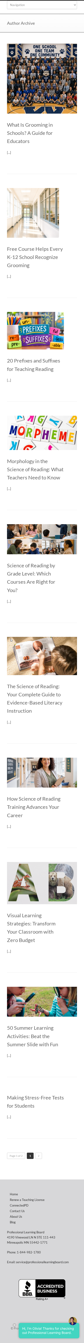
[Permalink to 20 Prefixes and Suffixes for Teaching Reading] (42, 330)
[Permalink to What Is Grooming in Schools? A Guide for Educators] (42, 79)
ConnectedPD (19, 1205)
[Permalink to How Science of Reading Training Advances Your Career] (42, 773)
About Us (16, 1216)
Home (14, 1194)
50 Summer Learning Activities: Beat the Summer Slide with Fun (32, 1036)
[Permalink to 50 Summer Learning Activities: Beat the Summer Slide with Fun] (42, 1002)
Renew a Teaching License (27, 1200)
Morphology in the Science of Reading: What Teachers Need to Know (35, 469)
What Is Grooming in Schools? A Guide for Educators (30, 133)
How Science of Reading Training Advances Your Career (33, 806)
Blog (13, 1222)
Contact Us (17, 1211)
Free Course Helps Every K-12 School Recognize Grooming (35, 257)
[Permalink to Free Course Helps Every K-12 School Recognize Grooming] (42, 213)
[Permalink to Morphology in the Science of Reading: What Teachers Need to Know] (42, 433)
